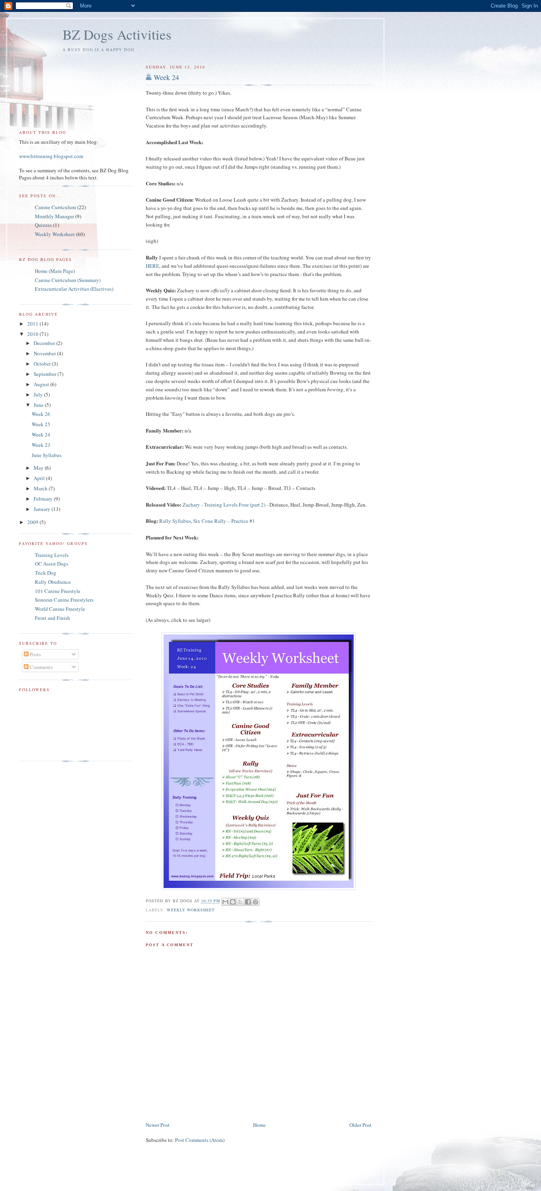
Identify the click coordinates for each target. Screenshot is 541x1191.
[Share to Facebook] (248, 902)
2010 (33, 333)
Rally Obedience (53, 581)
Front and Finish (52, 617)
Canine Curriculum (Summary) (68, 280)
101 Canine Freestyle (57, 591)
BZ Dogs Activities (117, 34)
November (45, 353)
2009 (33, 522)
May (39, 467)
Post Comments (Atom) (200, 1139)
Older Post (360, 1124)
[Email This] (225, 902)
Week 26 (41, 413)
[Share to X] (240, 902)
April (40, 478)
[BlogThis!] (233, 902)
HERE (152, 265)
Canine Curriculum (55, 207)
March (41, 488)
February (44, 498)
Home (259, 1124)
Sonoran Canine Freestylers (64, 599)
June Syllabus (46, 455)
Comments (41, 667)
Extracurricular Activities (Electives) (74, 288)
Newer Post (158, 1124)
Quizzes (43, 225)
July (39, 394)
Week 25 (41, 424)
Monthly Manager (54, 216)
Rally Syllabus (175, 520)
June (39, 404)
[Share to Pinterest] (255, 902)
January (42, 509)
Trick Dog (45, 572)
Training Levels (52, 554)
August (42, 384)
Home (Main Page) (55, 270)
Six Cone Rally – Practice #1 (224, 520)
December (45, 343)
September (45, 373)
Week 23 (41, 444)
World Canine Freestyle (60, 608)
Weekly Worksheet (191, 910)
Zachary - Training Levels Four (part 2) (224, 504)
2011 (33, 323)
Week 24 (166, 77)
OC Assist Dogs (51, 563)
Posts (35, 654)
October (43, 363)
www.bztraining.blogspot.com (51, 156)
